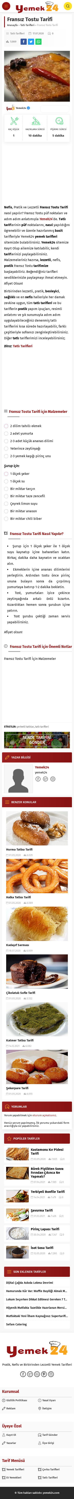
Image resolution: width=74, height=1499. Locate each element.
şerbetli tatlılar (25, 726)
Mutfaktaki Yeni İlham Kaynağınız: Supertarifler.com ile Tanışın (37, 1316)
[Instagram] (51, 1374)
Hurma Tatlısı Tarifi (19, 849)
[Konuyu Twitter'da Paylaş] (31, 42)
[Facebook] (23, 1374)
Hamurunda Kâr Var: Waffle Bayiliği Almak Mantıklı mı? (37, 1291)
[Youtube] (37, 1374)
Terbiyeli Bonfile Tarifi (48, 1192)
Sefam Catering (16, 1324)
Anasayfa (12, 25)
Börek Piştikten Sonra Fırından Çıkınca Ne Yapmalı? (47, 1172)
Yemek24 (21, 108)
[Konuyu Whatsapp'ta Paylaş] (38, 42)
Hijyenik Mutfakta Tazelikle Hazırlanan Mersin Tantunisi (37, 1308)
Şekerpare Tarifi (17, 1088)
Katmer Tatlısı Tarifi (20, 1040)
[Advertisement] (37, 173)
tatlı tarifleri (42, 726)
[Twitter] (30, 1374)
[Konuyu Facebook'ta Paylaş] (24, 42)
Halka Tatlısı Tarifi (18, 897)
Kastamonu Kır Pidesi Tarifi (47, 1151)
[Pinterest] (44, 1374)
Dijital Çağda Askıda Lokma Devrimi (29, 1283)
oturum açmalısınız (44, 1115)
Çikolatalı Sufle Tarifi (20, 993)
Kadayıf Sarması (17, 945)
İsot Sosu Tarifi (42, 1248)
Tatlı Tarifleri (27, 25)
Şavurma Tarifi (42, 1210)
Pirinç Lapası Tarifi (45, 1229)
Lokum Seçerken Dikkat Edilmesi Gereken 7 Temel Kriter (37, 1299)
